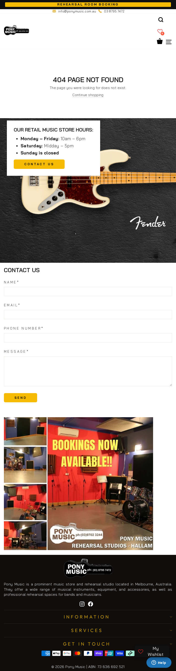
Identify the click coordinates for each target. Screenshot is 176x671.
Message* (16, 351)
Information (87, 617)
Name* (11, 282)
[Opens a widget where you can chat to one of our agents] (158, 663)
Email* (12, 305)
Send (20, 398)
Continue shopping (88, 95)
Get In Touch (87, 644)
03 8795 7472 (114, 11)
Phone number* (24, 328)
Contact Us (39, 164)
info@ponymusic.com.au (77, 11)
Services (87, 630)
